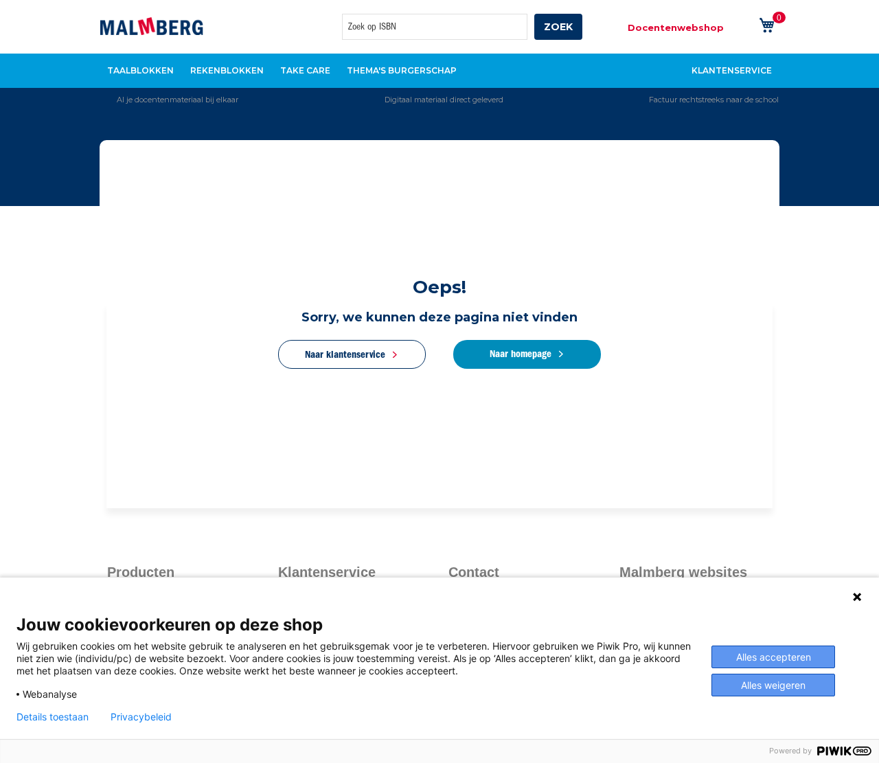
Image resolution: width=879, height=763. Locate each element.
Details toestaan (52, 716)
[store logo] (151, 26)
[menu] (439, 71)
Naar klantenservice (345, 354)
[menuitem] (140, 71)
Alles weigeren (773, 685)
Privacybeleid (141, 716)
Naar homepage (520, 354)
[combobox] (434, 27)
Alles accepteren (773, 657)
